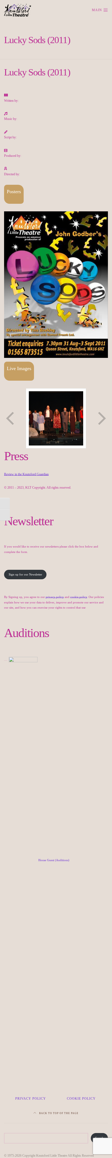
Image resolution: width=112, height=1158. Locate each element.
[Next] (101, 418)
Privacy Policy (30, 1098)
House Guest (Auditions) (53, 860)
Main (97, 10)
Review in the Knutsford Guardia (25, 474)
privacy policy (55, 597)
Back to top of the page (58, 1113)
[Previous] (10, 418)
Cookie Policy (81, 1098)
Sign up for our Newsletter (25, 574)
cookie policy (78, 597)
